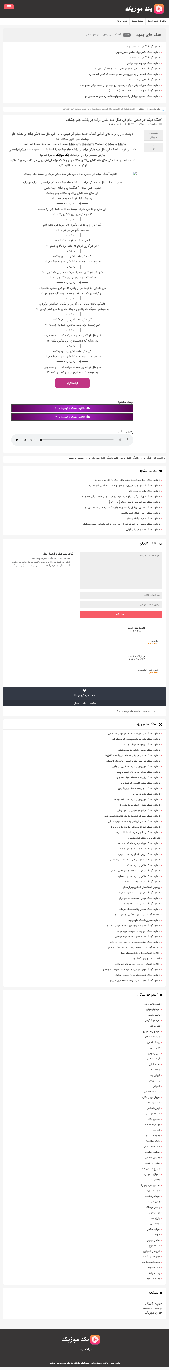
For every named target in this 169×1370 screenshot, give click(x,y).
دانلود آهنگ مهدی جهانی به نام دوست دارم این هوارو (131, 969)
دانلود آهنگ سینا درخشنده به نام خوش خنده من (134, 733)
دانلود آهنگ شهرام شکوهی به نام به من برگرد (135, 827)
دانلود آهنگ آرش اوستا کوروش (143, 46)
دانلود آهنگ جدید (157, 21)
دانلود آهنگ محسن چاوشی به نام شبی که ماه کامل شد (131, 755)
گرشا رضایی (153, 1058)
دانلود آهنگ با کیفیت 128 (70, 408)
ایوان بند (155, 1075)
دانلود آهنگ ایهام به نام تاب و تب (142, 744)
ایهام (157, 1234)
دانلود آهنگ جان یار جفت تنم (144, 79)
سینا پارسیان (153, 1009)
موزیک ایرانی (92, 457)
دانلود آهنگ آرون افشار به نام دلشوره (139, 854)
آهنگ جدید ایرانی (129, 457)
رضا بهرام (154, 1080)
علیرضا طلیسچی (151, 1146)
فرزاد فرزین (153, 1113)
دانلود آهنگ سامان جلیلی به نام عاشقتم (139, 750)
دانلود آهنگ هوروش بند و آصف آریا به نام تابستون (132, 761)
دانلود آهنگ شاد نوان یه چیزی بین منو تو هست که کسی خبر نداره (124, 74)
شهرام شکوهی (152, 1020)
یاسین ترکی (154, 1015)
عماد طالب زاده (152, 1004)
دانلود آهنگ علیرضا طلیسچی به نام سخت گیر (136, 739)
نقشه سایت (137, 21)
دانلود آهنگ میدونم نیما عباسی (143, 63)
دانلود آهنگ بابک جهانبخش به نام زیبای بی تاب (135, 942)
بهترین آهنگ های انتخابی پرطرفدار (141, 887)
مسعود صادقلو (152, 1037)
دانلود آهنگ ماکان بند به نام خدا (142, 865)
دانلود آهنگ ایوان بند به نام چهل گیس (139, 788)
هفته (93, 703)
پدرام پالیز (154, 1273)
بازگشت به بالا (84, 1349)
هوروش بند (153, 1201)
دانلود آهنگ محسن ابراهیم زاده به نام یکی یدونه (133, 925)
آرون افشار (153, 1108)
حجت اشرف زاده (151, 1262)
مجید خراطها (153, 1278)
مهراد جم (155, 1026)
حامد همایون (153, 1190)
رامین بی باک (153, 1207)
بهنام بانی (155, 1223)
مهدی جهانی (154, 1212)
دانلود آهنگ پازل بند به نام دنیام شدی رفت (136, 777)
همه (127, 34)
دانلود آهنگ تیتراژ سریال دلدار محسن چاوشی (135, 860)
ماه (84, 703)
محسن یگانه (153, 1119)
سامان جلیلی (153, 1240)
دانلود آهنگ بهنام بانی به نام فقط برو (140, 783)
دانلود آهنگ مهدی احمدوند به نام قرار (139, 898)
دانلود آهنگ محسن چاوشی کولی (143, 529)
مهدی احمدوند (152, 1124)
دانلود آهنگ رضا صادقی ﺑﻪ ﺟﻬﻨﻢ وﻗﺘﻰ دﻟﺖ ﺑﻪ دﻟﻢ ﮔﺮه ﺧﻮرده (127, 68)
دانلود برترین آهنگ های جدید (144, 920)
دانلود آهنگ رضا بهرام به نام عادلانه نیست (137, 832)
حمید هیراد (154, 1102)
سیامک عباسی (152, 1152)
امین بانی (155, 1047)
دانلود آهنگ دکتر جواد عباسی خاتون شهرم (137, 52)
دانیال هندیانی (152, 1174)
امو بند (156, 1130)
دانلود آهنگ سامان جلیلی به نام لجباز (140, 953)
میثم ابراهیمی (75, 457)
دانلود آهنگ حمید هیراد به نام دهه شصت (137, 849)
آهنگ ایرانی (146, 457)
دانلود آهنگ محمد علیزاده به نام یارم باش (137, 936)
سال (76, 703)
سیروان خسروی (151, 1031)
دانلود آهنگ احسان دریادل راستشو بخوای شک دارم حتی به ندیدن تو (122, 96)
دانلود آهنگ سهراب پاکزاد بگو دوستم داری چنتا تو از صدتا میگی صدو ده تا (120, 85)
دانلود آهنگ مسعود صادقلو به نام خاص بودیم (135, 870)
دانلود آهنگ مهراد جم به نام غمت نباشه (139, 843)
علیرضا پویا (154, 1267)
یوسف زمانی (153, 1042)
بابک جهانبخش (152, 1141)
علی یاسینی (154, 1053)
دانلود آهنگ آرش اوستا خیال (144, 57)
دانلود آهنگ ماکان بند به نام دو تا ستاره (139, 876)
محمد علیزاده (153, 1135)
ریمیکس (107, 34)
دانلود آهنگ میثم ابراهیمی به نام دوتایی (138, 810)
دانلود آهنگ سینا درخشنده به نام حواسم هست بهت (132, 816)
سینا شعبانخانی (152, 1091)
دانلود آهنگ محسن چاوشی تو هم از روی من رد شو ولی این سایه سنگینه (121, 524)
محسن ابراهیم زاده (149, 1185)
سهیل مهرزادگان (151, 1097)
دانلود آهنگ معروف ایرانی (146, 794)
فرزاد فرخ (154, 1245)
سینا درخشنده (152, 1196)
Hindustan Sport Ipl (152, 1308)
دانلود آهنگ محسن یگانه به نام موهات (139, 909)
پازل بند (155, 1218)
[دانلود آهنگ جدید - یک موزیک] (145, 8)
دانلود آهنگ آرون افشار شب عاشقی (140, 513)
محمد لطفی (154, 1064)
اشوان (156, 1086)
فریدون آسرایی (151, 1251)
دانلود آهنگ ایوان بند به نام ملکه (142, 903)
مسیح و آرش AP (151, 1169)
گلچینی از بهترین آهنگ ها (146, 958)
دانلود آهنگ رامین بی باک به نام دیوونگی (137, 964)
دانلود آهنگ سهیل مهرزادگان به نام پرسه (137, 914)
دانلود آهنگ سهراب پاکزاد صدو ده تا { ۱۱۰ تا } (134, 90)
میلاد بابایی (154, 1069)
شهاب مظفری (153, 1229)
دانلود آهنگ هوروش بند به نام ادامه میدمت (136, 799)
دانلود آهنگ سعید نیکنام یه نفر (143, 518)
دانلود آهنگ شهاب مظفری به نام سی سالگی (137, 975)
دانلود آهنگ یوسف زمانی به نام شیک (140, 881)
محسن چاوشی (152, 1157)
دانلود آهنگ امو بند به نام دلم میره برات (138, 931)
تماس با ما (122, 21)
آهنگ (118, 34)
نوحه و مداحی (92, 34)
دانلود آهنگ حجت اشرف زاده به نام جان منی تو (135, 980)
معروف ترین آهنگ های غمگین (144, 838)
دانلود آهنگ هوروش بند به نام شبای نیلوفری (136, 766)
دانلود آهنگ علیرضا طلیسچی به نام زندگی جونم (134, 947)
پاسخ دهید (153, 644)
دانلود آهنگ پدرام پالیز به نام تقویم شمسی (137, 892)
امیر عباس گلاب (151, 1256)
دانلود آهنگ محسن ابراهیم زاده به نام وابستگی (134, 821)
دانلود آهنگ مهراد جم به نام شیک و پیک (138, 772)
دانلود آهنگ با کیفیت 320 (70, 417)
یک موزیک (154, 109)
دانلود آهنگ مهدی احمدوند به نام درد (140, 805)
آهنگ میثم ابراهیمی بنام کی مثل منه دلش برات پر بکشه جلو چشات (114, 120)
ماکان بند (155, 1179)
